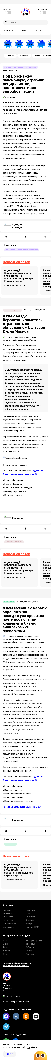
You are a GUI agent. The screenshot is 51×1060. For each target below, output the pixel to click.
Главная (10, 56)
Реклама (6, 985)
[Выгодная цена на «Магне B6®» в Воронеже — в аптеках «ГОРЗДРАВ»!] (30, 44)
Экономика (9, 602)
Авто (5, 947)
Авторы (29, 923)
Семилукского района (21, 128)
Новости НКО (32, 927)
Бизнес (6, 944)
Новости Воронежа (12, 310)
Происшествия (10, 923)
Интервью (8, 920)
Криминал (30, 916)
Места (29, 950)
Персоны (30, 954)
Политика (30, 910)
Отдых (6, 954)
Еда (5, 940)
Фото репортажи (34, 940)
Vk (16, 1016)
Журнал (6, 950)
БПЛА (38, 30)
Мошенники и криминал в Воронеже (20, 67)
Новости (8, 30)
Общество (8, 916)
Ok (26, 1016)
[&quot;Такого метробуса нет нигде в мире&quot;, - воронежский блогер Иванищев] (8, 44)
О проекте (7, 988)
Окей (9, 1054)
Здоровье (30, 944)
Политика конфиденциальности (17, 963)
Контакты (7, 991)
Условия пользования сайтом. (16, 966)
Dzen (36, 1016)
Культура (7, 913)
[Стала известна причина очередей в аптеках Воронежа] (19, 44)
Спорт (29, 913)
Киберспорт (31, 947)
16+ (4, 983)
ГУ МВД (8, 191)
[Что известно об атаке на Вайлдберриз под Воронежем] (41, 44)
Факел (24, 30)
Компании (30, 920)
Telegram (6, 1026)
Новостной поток (16, 262)
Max (6, 1016)
